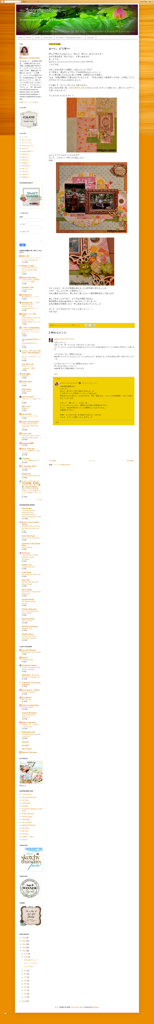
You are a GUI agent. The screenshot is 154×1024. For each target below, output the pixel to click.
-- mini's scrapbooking (30, 328)
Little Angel (26, 819)
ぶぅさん (25, 137)
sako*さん (25, 157)
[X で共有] (90, 325)
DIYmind (25, 834)
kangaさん (26, 163)
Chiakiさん (26, 177)
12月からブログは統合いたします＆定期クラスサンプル (31, 493)
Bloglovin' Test (27, 628)
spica (56, 339)
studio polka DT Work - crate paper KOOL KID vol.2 (30, 426)
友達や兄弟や (26, 391)
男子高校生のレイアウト (30, 297)
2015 (24, 941)
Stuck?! (25, 658)
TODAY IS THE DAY (30, 315)
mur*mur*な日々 (28, 397)
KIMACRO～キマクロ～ (31, 675)
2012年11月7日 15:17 (67, 339)
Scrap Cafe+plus (28, 814)
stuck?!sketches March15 (31, 476)
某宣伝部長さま (75, 88)
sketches (25, 742)
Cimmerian (75, 1007)
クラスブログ (29, 966)
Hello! (28, 37)
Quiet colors (27, 389)
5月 (25, 984)
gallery (90, 37)
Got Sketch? (27, 698)
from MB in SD (27, 364)
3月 (25, 990)
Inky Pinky (25, 828)
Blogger (96, 1007)
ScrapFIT (25, 745)
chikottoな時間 (27, 443)
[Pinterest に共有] (94, 325)
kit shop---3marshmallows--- (70, 37)
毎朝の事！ (26, 376)
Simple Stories (27, 634)
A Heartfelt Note (27, 660)
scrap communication (30, 422)
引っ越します (26, 468)
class (37, 37)
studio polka (27, 381)
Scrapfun (25, 806)
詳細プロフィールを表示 (29, 102)
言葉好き (25, 408)
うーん (24, 383)
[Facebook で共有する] (92, 325)
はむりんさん (27, 140)
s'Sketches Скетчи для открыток (31, 683)
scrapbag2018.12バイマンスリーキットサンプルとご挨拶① (31, 332)
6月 (25, 980)
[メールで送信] (86, 325)
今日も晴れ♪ (26, 374)
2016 (24, 938)
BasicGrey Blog (28, 619)
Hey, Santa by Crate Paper (31, 574)
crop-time (25, 458)
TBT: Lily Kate (27, 621)
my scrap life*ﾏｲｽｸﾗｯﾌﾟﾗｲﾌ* (31, 340)
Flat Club (25, 831)
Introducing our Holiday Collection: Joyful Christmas (30, 557)
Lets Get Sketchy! (29, 650)
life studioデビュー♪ (31, 960)
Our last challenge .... (29, 692)
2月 (25, 994)
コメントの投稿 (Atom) (61, 465)
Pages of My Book (29, 722)
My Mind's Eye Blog (30, 626)
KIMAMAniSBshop (29, 825)
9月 (25, 971)
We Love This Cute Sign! (31, 538)
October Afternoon (29, 609)
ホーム (91, 461)
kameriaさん (26, 166)
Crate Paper (26, 572)
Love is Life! (26, 433)
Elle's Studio (27, 590)
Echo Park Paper (28, 536)
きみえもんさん (27, 145)
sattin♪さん (26, 154)
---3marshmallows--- (43, 10)
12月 (26, 954)
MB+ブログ (26, 406)
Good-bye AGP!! (27, 707)
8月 (25, 974)
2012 (24, 951)
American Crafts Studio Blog (31, 544)
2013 (24, 947)
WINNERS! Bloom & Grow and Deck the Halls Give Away (31, 528)
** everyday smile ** (29, 466)
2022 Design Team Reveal (31, 652)
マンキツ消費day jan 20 (30, 460)
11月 (26, 957)
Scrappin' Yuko (28, 287)
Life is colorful (27, 822)
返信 (56, 374)
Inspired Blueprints (29, 713)
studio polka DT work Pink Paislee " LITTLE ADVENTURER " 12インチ (31, 320)
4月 (25, 987)
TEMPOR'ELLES (28, 732)
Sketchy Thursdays (29, 752)
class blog (47, 37)
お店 (86, 88)
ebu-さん (25, 168)
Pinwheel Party (27, 289)
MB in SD (25, 256)
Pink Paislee (26, 508)
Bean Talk (26, 580)
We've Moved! (27, 547)
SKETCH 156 (26, 699)
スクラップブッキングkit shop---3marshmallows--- (31, 352)
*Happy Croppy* (28, 266)
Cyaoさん (25, 174)
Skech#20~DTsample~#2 (31, 677)
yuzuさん (25, 148)
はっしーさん (27, 143)
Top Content (27, 749)
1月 (25, 997)
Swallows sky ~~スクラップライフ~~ (31, 303)
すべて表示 (39, 499)
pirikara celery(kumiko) (69, 383)
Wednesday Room (29, 278)
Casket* (25, 840)
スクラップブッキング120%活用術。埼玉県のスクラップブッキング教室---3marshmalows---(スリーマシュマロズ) (31, 485)
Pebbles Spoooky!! (28, 567)
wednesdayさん (27, 151)
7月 (25, 977)
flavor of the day (28, 449)
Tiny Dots (25, 800)
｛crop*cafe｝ (27, 794)
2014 (24, 944)
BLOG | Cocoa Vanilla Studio (30, 523)
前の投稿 (130, 461)
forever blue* (27, 414)
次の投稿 (52, 461)
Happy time (26, 474)
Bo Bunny (26, 553)
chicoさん (25, 171)
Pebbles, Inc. (27, 565)
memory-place (27, 817)
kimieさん (25, 160)
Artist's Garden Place (30, 705)
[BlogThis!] (88, 325)
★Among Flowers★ (29, 797)
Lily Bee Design (28, 599)
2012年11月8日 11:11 (89, 383)
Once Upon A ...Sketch (30, 690)
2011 (24, 1001)
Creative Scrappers (29, 665)
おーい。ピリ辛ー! (31, 963)
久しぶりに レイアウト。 (31, 416)
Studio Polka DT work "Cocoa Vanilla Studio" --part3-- (30, 270)
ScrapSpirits (27, 295)
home (20, 37)
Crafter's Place (28, 837)
